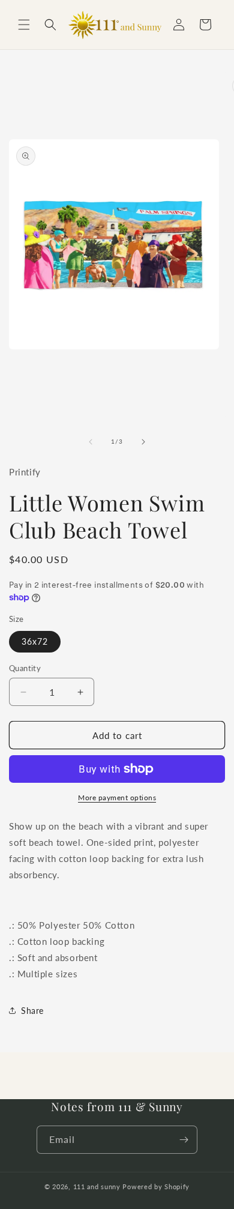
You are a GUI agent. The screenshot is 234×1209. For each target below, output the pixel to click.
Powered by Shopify (156, 1186)
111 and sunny (97, 1186)
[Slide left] (90, 442)
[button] (24, 24)
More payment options (117, 797)
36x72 (35, 641)
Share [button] (32, 1010)
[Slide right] (143, 442)
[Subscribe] (183, 1140)
